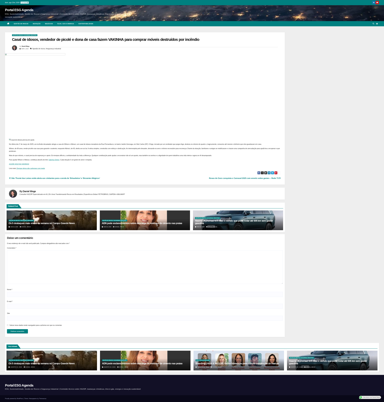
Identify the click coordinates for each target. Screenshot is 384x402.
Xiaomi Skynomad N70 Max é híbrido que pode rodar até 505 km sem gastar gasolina (234, 222)
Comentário (11, 248)
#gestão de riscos (38, 49)
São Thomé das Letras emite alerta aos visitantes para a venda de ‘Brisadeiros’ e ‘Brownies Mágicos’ (55, 178)
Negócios (49, 24)
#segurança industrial (53, 49)
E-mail (10, 301)
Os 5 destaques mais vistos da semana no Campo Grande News (42, 223)
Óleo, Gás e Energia (65, 24)
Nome (9, 289)
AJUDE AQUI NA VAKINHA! (19, 164)
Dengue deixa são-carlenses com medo (30, 168)
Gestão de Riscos (21, 24)
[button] (373, 24)
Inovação (37, 24)
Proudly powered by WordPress (14, 398)
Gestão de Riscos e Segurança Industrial (25, 35)
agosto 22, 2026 (16, 367)
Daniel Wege (25, 46)
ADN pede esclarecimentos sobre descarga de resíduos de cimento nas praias (142, 223)
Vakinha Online (53, 160)
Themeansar (42, 398)
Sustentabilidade (85, 24)
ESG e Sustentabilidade (203, 360)
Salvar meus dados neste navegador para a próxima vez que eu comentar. (36, 325)
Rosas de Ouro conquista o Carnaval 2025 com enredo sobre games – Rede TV (244, 178)
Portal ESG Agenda (19, 10)
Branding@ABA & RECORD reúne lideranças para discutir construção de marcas (237, 363)
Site (8, 313)
